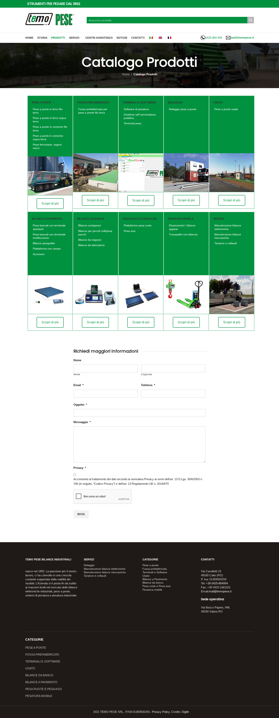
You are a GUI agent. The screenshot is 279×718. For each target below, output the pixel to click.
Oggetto (80, 404)
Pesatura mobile (152, 589)
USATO (30, 668)
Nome (77, 360)
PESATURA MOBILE (38, 696)
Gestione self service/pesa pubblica (140, 116)
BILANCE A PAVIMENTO (41, 682)
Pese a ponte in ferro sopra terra (49, 119)
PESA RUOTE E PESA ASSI (43, 689)
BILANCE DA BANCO (39, 675)
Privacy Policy (161, 711)
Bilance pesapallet (44, 243)
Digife (185, 711)
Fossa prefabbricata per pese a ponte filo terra (92, 111)
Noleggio (89, 565)
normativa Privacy (142, 479)
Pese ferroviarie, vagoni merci (47, 146)
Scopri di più (50, 203)
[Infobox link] (211, 38)
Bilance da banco (152, 582)
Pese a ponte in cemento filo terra (50, 128)
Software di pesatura (136, 109)
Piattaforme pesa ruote (137, 225)
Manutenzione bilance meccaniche (227, 236)
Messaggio (82, 422)
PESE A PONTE (35, 647)
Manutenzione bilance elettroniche (227, 227)
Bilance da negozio (89, 239)
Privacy (79, 467)
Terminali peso (132, 123)
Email (78, 385)
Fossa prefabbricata (154, 568)
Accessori (38, 254)
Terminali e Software (154, 572)
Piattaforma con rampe (47, 248)
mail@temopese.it (220, 591)
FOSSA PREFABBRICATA (42, 654)
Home (126, 74)
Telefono (148, 385)
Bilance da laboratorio (91, 245)
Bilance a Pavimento (154, 579)
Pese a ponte (150, 565)
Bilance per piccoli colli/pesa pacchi (95, 232)
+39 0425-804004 (217, 583)
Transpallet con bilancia (183, 234)
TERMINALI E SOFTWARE (42, 661)
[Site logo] (54, 19)
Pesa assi (129, 231)
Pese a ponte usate (226, 109)
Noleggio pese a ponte (182, 109)
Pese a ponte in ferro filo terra (48, 111)
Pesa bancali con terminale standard (49, 227)
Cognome (146, 374)
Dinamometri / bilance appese (182, 227)
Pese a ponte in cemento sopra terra (48, 137)
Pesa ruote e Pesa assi (156, 586)
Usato (146, 575)
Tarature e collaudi (225, 243)
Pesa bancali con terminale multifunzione (49, 236)
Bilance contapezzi (89, 225)
